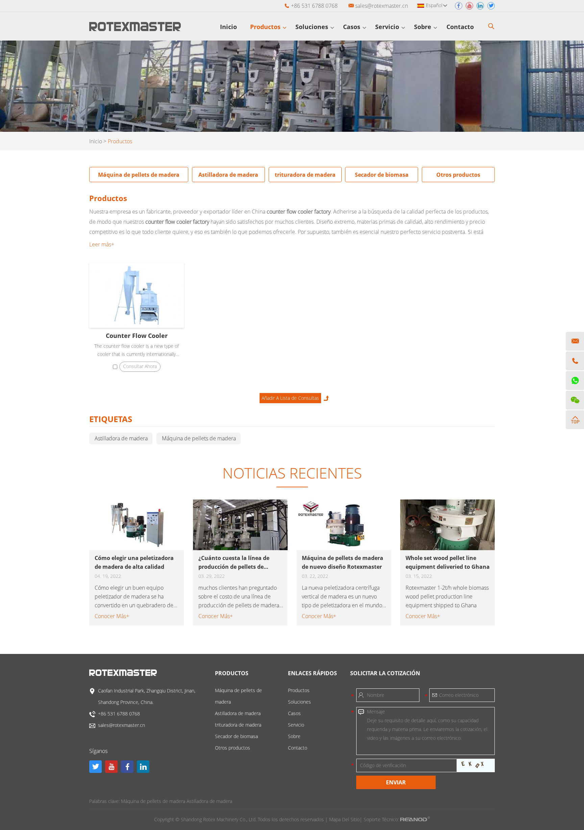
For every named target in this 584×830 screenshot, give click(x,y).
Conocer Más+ (112, 616)
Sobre (423, 27)
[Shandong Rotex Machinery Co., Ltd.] (135, 29)
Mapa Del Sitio (344, 819)
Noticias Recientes (292, 472)
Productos (266, 27)
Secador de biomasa (382, 174)
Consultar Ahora (140, 366)
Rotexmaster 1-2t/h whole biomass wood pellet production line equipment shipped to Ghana (447, 596)
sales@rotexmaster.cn (381, 5)
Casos (352, 27)
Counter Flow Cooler (137, 336)
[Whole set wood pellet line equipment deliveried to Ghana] (447, 524)
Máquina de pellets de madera (138, 174)
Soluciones (312, 27)
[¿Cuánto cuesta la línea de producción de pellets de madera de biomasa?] (240, 524)
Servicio (388, 27)
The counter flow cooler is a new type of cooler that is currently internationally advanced (136, 350)
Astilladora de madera (228, 174)
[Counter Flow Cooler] (136, 295)
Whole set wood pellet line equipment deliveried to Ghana (448, 562)
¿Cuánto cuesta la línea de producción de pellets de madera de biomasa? (233, 562)
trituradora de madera (305, 174)
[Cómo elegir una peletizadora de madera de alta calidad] (136, 524)
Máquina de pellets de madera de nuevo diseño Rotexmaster (342, 562)
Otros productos (458, 174)
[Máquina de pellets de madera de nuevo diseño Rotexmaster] (343, 524)
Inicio (228, 27)
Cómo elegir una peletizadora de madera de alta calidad (134, 562)
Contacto (461, 27)
